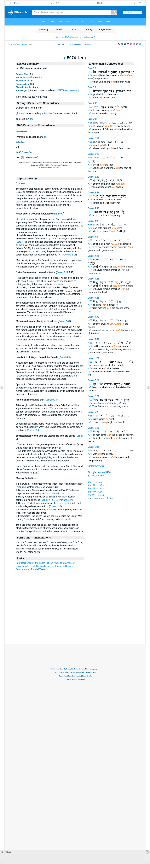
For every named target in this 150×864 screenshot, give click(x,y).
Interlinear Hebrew (44, 562)
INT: (90, 81)
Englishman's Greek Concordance (33, 566)
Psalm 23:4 (33, 430)
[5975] (146, 394)
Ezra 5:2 (21, 219)
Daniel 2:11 (62, 272)
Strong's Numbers (64, 562)
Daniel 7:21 (93, 446)
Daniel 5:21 (93, 358)
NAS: (90, 365)
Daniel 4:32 (93, 316)
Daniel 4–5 (65, 357)
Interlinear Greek (24, 562)
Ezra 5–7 (58, 213)
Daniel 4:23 (93, 278)
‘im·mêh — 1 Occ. (96, 488)
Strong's (17, 44)
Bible (10, 44)
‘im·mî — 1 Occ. (95, 491)
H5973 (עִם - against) (67, 90)
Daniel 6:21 (51, 399)
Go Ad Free (6, 852)
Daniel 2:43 (64, 321)
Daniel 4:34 (93, 339)
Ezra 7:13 (21, 241)
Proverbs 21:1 (69, 254)
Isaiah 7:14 (47, 315)
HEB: (90, 72)
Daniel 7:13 (93, 427)
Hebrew (24, 44)
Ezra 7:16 (92, 119)
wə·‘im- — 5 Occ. (96, 495)
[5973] (3, 394)
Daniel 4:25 (93, 297)
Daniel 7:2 (93, 412)
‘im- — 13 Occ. (95, 482)
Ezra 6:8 (92, 87)
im (45, 113)
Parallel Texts (38, 569)
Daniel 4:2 (93, 221)
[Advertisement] (75, 626)
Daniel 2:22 (93, 176)
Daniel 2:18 (58, 493)
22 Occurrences (96, 466)
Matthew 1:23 (61, 315)
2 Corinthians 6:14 (63, 500)
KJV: (90, 75)
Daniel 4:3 (93, 236)
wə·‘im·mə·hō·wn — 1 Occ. (100, 498)
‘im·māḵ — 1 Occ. (96, 485)
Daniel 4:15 (93, 255)
